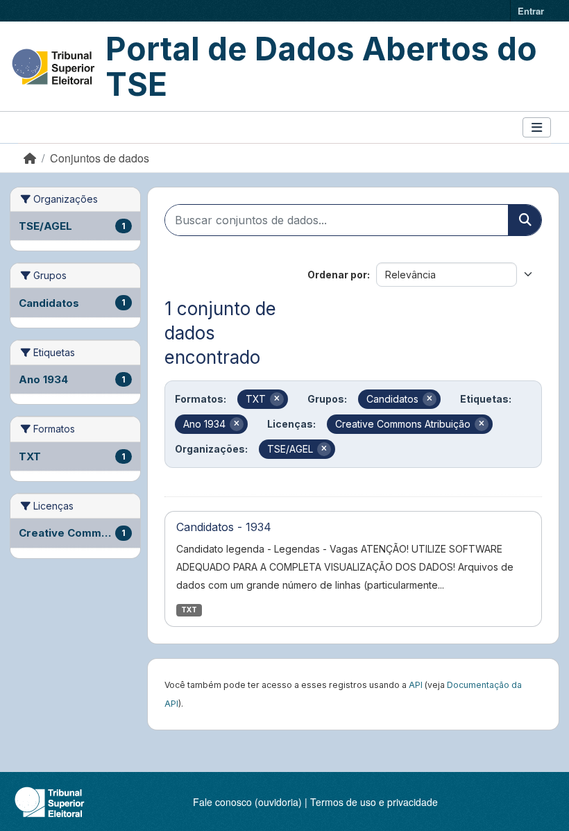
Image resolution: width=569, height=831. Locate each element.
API (416, 685)
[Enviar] (524, 220)
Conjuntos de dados (99, 158)
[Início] (30, 158)
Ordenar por (337, 274)
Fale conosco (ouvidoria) (247, 802)
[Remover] (277, 399)
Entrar (531, 10)
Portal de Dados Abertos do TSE (321, 66)
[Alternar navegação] (537, 127)
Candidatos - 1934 (223, 527)
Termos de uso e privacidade (374, 802)
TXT (189, 609)
